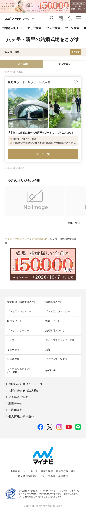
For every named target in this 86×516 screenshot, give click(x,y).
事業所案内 (47, 470)
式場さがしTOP (12, 28)
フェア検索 (53, 28)
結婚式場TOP (39, 238)
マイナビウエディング (17, 238)
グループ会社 (48, 476)
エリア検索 (34, 28)
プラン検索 (72, 28)
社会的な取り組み (65, 470)
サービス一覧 (30, 470)
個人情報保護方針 (27, 476)
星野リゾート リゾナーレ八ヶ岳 (29, 82)
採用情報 (63, 476)
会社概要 (15, 470)
